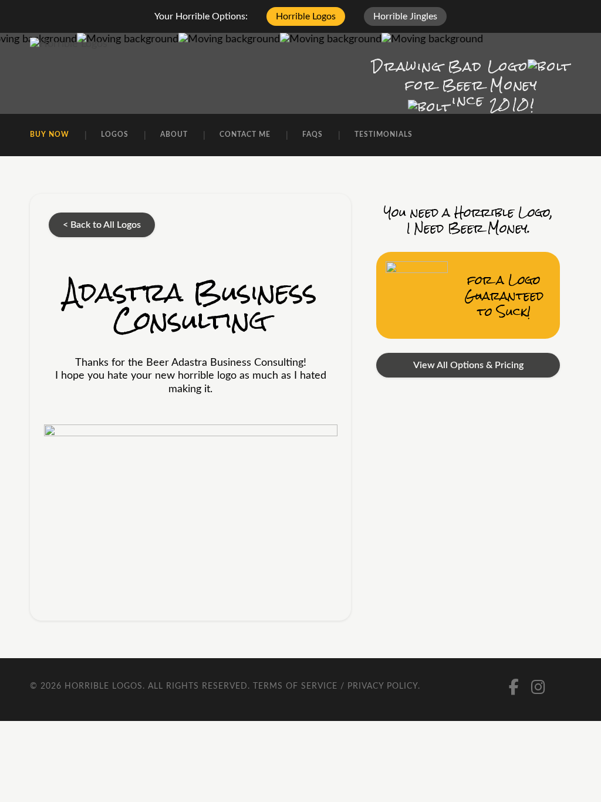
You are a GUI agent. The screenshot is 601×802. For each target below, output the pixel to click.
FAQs (312, 135)
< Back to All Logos (102, 225)
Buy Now (49, 135)
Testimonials (383, 135)
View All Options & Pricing (468, 365)
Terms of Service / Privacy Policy (335, 686)
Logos (115, 135)
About (174, 135)
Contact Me (245, 135)
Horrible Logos (306, 16)
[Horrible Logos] (68, 44)
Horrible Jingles (405, 16)
